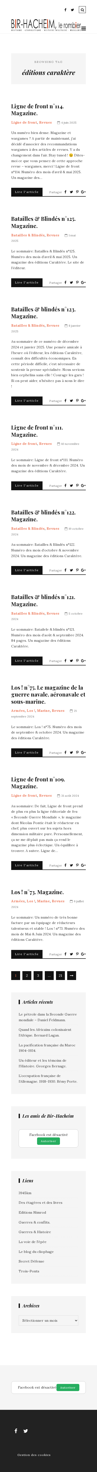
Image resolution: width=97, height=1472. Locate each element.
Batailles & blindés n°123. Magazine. (43, 313)
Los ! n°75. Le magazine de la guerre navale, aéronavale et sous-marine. (48, 694)
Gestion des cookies (34, 1455)
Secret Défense (31, 1261)
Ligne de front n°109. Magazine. (38, 783)
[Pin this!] (77, 192)
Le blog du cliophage (36, 1251)
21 (60, 975)
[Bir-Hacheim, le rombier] (46, 30)
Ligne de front (24, 122)
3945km (25, 1193)
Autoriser (48, 1141)
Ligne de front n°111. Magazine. (37, 431)
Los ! (31, 710)
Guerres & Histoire (35, 1232)
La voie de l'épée (33, 1242)
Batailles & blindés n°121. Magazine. (43, 600)
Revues (45, 122)
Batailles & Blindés (28, 235)
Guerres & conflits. (34, 1222)
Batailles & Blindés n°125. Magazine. (43, 222)
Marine (43, 710)
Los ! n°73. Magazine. (37, 892)
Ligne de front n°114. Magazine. (37, 110)
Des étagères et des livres (40, 1202)
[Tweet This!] (71, 192)
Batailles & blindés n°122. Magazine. (43, 516)
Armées (18, 710)
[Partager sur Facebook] (65, 192)
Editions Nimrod (32, 1212)
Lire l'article (27, 192)
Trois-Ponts (29, 1271)
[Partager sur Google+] (83, 192)
